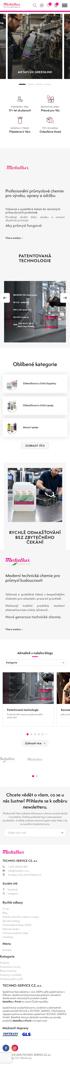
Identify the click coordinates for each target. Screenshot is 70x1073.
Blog (5, 912)
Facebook (13, 889)
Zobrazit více (33, 743)
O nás (6, 908)
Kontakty (7, 949)
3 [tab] (39, 84)
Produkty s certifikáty (11, 974)
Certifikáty (8, 937)
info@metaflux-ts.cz (18, 870)
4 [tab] (47, 84)
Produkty (4, 962)
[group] (28, 699)
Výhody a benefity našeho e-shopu (21, 916)
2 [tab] (30, 84)
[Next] (65, 298)
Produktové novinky (10, 966)
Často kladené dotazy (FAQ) (17, 925)
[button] (28, 734)
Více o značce (14, 238)
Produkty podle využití (11, 979)
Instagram (13, 893)
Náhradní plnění (11, 929)
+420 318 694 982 (18, 866)
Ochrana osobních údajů (15, 933)
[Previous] (5, 298)
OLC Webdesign (23, 1057)
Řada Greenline (8, 970)
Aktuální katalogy (11, 920)
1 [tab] (22, 84)
